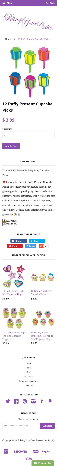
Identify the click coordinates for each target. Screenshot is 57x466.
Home (8, 39)
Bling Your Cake (27, 440)
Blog (28, 372)
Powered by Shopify (45, 440)
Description (27, 161)
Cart (52, 3)
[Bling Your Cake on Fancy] (50, 402)
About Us (28, 376)
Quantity (7, 129)
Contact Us (28, 385)
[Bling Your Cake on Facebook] (16, 402)
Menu (9, 3)
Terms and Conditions (28, 381)
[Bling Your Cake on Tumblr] (42, 402)
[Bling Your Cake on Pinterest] (24, 402)
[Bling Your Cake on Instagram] (33, 402)
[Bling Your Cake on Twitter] (7, 402)
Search (28, 368)
